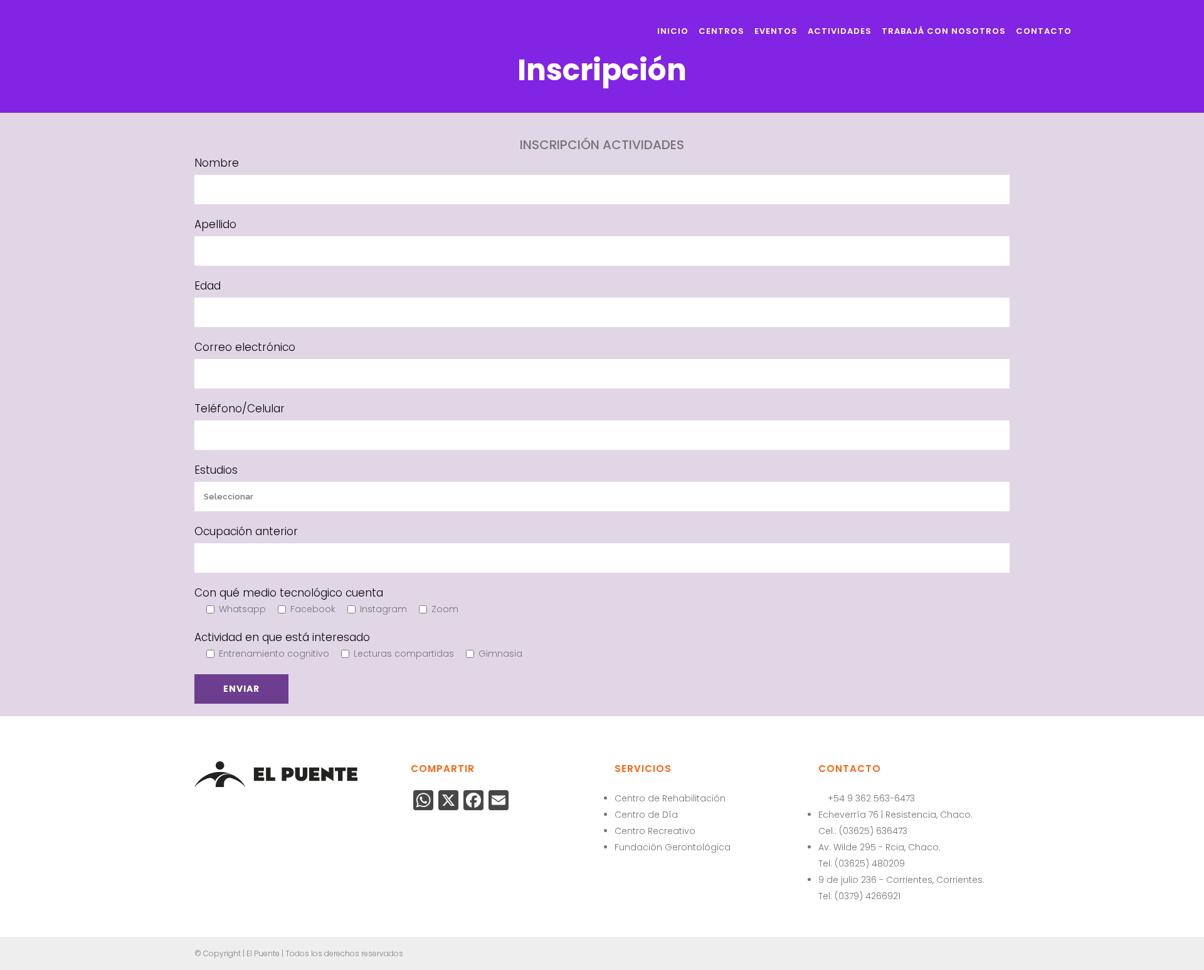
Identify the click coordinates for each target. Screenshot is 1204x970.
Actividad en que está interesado (282, 637)
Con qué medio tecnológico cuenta (288, 592)
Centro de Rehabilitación (670, 798)
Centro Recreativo (655, 831)
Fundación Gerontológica (673, 847)
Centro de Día (646, 814)
